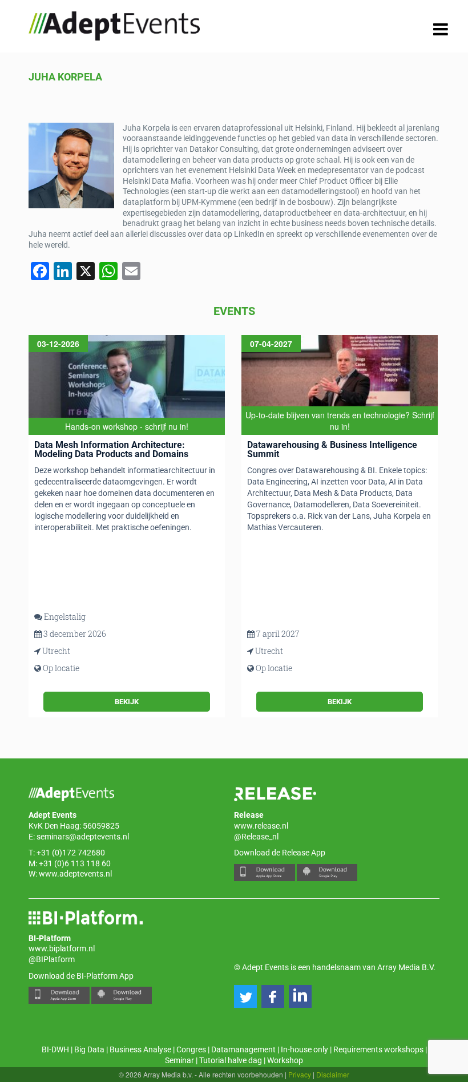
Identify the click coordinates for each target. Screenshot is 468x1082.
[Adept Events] (114, 24)
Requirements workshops (378, 1049)
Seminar (179, 1060)
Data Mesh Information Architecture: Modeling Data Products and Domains (111, 449)
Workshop (285, 1060)
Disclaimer (332, 1074)
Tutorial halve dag (230, 1060)
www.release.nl (261, 825)
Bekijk (127, 701)
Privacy (299, 1074)
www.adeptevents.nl (75, 873)
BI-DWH (55, 1049)
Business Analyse (140, 1049)
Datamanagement (243, 1049)
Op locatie (61, 668)
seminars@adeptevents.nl (83, 836)
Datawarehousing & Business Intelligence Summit (332, 449)
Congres (191, 1049)
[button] (245, 996)
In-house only (304, 1049)
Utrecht (56, 650)
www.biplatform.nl (62, 948)
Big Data (89, 1049)
